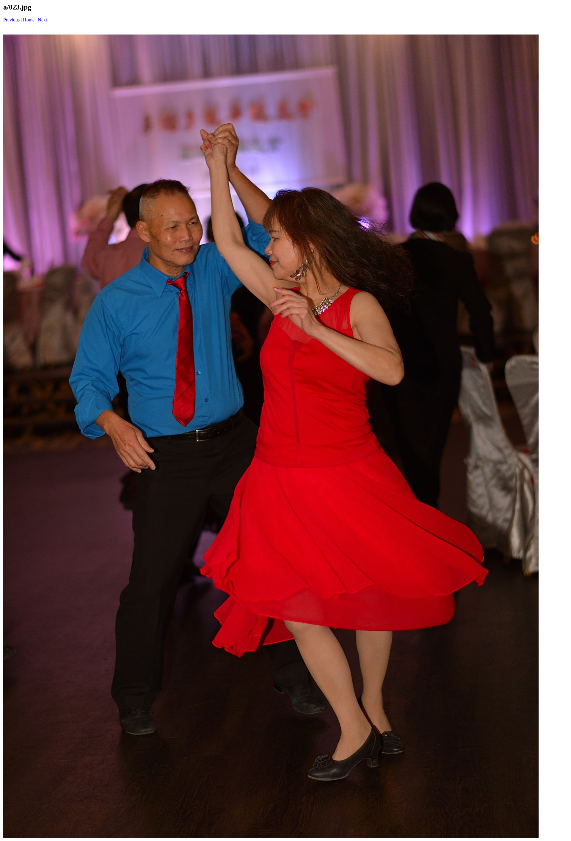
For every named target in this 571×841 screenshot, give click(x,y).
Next (42, 19)
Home (28, 19)
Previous (11, 19)
